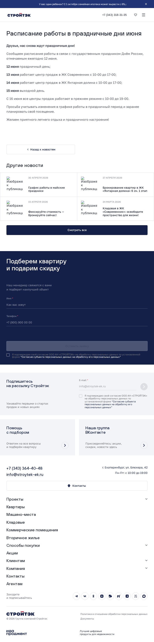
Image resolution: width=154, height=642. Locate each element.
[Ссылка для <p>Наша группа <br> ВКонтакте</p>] (116, 437)
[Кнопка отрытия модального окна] (65, 445)
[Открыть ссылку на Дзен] (101, 596)
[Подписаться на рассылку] (144, 386)
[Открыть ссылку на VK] (84, 596)
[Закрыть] (146, 4)
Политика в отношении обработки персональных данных (114, 614)
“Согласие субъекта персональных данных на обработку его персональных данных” (70, 357)
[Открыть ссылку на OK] (93, 596)
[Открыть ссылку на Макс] (144, 596)
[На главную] (19, 15)
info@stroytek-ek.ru (24, 474)
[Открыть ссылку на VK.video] (127, 596)
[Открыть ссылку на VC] (135, 596)
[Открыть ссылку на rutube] (118, 596)
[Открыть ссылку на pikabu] (110, 596)
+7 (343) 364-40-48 (24, 468)
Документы (87, 618)
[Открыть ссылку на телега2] (76, 596)
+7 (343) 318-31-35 (114, 14)
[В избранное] (135, 14)
